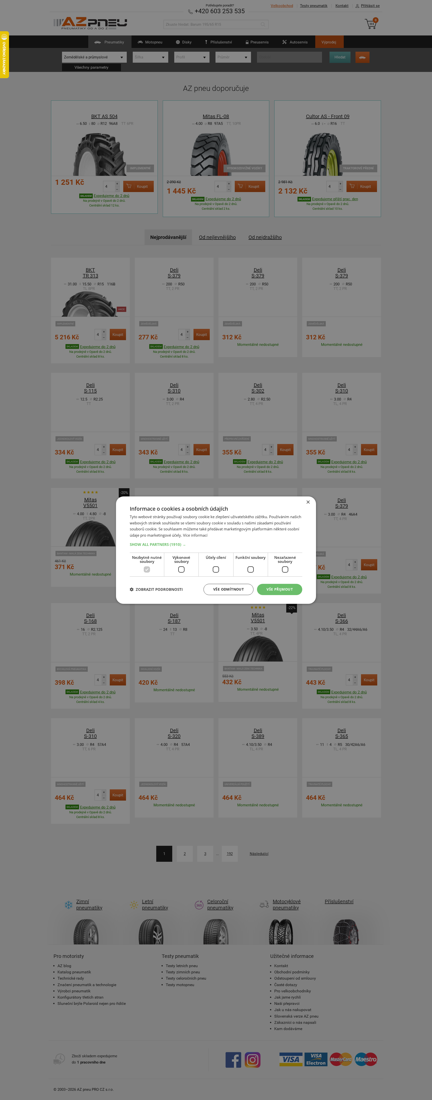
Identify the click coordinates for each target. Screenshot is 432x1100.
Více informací (195, 535)
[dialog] (216, 550)
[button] (216, 544)
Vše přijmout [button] (279, 589)
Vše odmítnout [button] (228, 589)
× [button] (308, 502)
